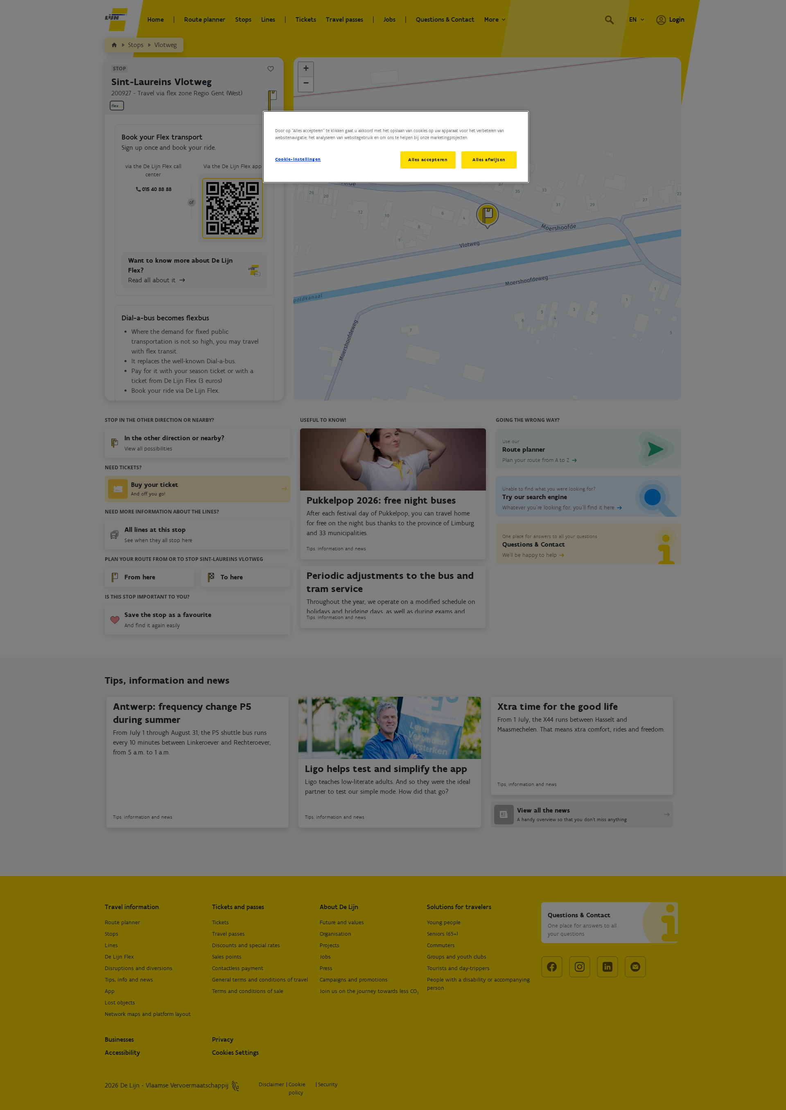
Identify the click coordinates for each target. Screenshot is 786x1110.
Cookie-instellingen (298, 159)
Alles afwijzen (489, 159)
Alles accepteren (427, 159)
